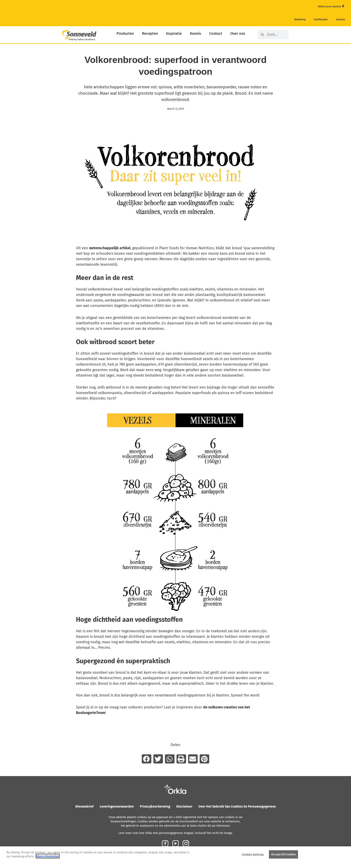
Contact (215, 33)
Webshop (300, 19)
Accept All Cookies (283, 854)
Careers (340, 19)
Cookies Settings (253, 854)
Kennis (195, 33)
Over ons (237, 33)
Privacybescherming (155, 806)
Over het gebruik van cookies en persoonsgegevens (237, 806)
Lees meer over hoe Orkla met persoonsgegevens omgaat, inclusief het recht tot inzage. (175, 833)
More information (47, 856)
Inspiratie (174, 33)
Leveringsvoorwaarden (117, 806)
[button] (146, 758)
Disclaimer (184, 806)
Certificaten (321, 19)
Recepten (150, 33)
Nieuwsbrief (84, 806)
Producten (125, 33)
